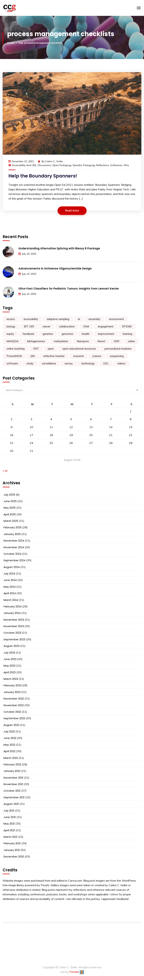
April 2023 (10, 672)
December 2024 (14, 540)
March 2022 (11, 758)
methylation (61, 341)
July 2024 (9, 573)
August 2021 (11, 804)
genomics (67, 333)
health (85, 333)
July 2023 (9, 652)
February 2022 (12, 764)
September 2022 (14, 718)
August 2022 (11, 725)
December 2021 (13, 777)
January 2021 (12, 850)
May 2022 (9, 745)
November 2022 (14, 705)
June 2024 (10, 580)
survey (69, 363)
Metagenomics (36, 341)
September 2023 (14, 639)
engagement (105, 326)
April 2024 (10, 593)
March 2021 (10, 837)
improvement (106, 333)
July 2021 (9, 810)
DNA (86, 326)
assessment (116, 319)
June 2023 (10, 659)
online (131, 341)
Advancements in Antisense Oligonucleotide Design (55, 268)
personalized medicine (118, 348)
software (12, 363)
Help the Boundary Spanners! (42, 176)
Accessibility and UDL (24, 165)
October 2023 (12, 633)
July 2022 (9, 731)
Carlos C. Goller (54, 161)
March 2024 (11, 600)
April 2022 (9, 751)
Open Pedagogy (61, 165)
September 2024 (14, 560)
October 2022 (12, 712)
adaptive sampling (58, 319)
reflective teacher (54, 356)
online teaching (15, 348)
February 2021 (12, 843)
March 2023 (11, 679)
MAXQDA (12, 341)
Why (126, 165)
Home (10, 42)
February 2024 (13, 606)
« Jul (5, 470)
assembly (94, 319)
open (51, 348)
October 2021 (12, 790)
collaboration (67, 326)
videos (121, 363)
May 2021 (9, 823)
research (78, 356)
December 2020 (14, 856)
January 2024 (12, 613)
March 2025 (11, 521)
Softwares (116, 165)
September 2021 (14, 797)
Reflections (102, 165)
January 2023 (12, 692)
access (10, 319)
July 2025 (9, 494)
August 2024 (12, 567)
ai (79, 319)
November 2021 (13, 784)
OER (116, 341)
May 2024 (10, 587)
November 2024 (14, 547)
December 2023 (14, 619)
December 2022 (14, 698)
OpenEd (77, 165)
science (96, 356)
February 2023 (12, 685)
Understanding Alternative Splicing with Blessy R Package (59, 248)
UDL (106, 363)
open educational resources (79, 348)
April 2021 (9, 830)
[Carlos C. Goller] (23, 8)
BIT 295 (29, 326)
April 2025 (10, 514)
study (30, 363)
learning (127, 333)
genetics (48, 333)
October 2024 (12, 554)
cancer (46, 326)
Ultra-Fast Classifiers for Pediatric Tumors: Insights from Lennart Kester (68, 288)
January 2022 (12, 771)
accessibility (31, 319)
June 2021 (10, 817)
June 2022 (10, 738)
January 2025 (12, 534)
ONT (36, 348)
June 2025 (10, 501)
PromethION (14, 356)
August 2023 (11, 646)
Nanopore (83, 341)
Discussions (44, 165)
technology (88, 363)
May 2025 (10, 507)
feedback (28, 333)
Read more (72, 211)
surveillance (49, 363)
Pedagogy (89, 165)
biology (10, 326)
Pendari (74, 972)
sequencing (117, 356)
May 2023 (9, 665)
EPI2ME (127, 326)
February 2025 (13, 527)
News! (101, 341)
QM (32, 356)
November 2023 (14, 626)
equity (10, 333)
